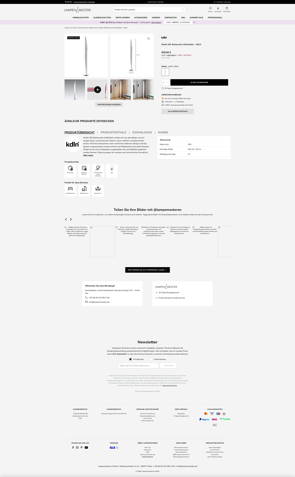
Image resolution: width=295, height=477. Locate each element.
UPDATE (178, 22)
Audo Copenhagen (215, 447)
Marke (163, 132)
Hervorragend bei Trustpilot (84, 2)
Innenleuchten (83, 28)
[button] (75, 89)
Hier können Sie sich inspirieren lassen (146, 270)
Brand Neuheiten (181, 452)
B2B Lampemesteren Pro (181, 454)
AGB (147, 452)
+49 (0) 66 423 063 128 (99, 297)
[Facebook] (73, 447)
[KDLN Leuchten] (172, 37)
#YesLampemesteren (181, 447)
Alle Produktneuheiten (214, 457)
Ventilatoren (122, 17)
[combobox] (149, 9)
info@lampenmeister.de (99, 302)
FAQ (80, 418)
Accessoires (215, 454)
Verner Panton (215, 450)
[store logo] (78, 9)
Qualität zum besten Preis (214, 452)
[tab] (81, 132)
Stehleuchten (93, 28)
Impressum (147, 450)
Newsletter (181, 413)
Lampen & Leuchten (71, 28)
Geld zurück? (147, 418)
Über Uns (148, 447)
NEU (183, 17)
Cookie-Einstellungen (181, 450)
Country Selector (147, 457)
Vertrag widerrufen (147, 420)
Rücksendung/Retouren (147, 416)
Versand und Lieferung (147, 413)
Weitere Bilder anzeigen (109, 104)
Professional (215, 17)
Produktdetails (113, 132)
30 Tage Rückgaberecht (181, 416)
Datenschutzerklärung (169, 385)
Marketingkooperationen (181, 457)
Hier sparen (156, 22)
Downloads (142, 132)
